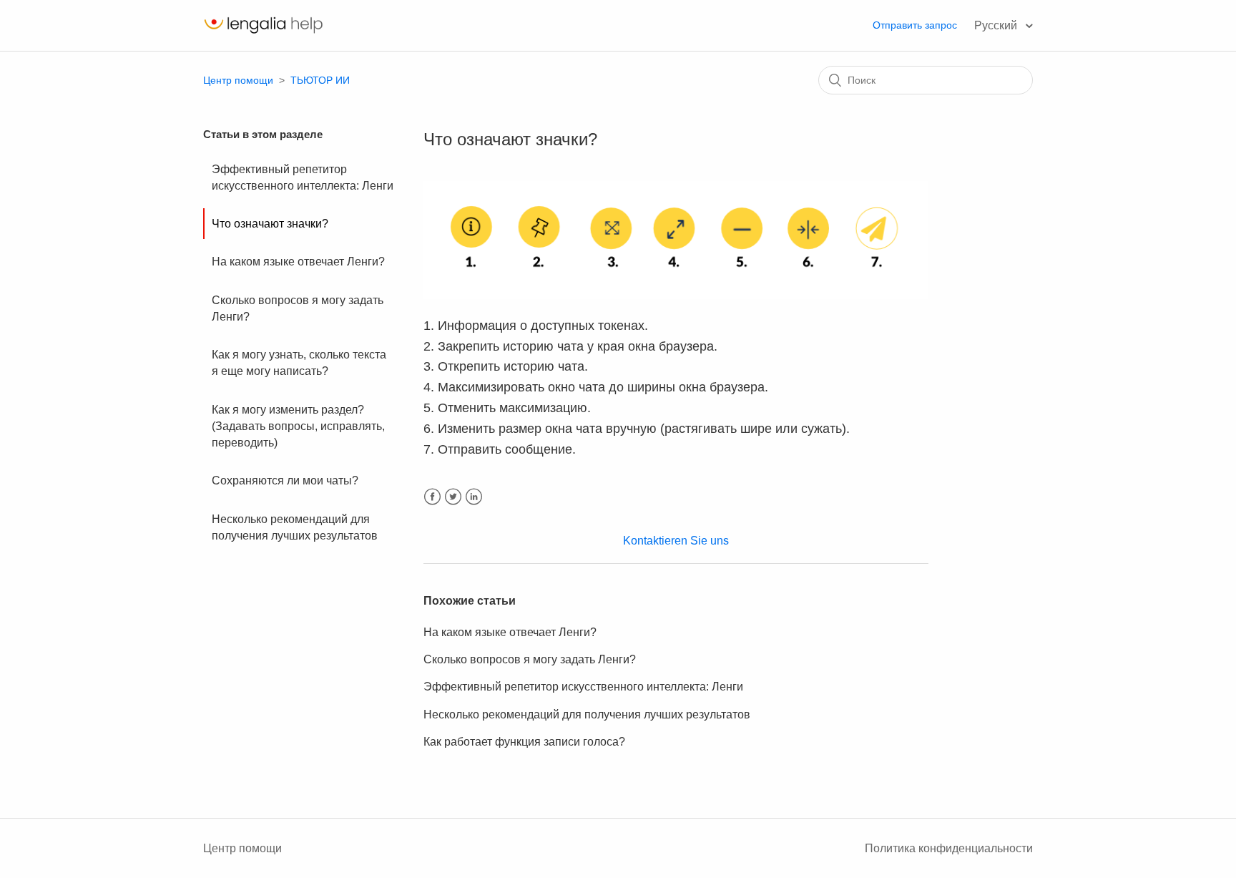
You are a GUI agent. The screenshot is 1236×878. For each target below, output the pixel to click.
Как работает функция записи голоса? (524, 742)
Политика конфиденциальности (949, 848)
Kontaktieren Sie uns (676, 541)
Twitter (453, 497)
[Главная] (263, 32)
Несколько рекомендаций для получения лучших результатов (295, 527)
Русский (997, 25)
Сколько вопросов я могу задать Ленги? (297, 308)
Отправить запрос (915, 25)
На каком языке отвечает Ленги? (298, 261)
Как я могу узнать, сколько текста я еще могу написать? (299, 362)
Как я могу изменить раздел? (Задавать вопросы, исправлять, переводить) (298, 426)
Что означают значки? (270, 224)
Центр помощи (238, 80)
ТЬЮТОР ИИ (320, 80)
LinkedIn (474, 497)
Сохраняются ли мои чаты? (285, 480)
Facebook (432, 497)
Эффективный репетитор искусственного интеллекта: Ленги (302, 177)
